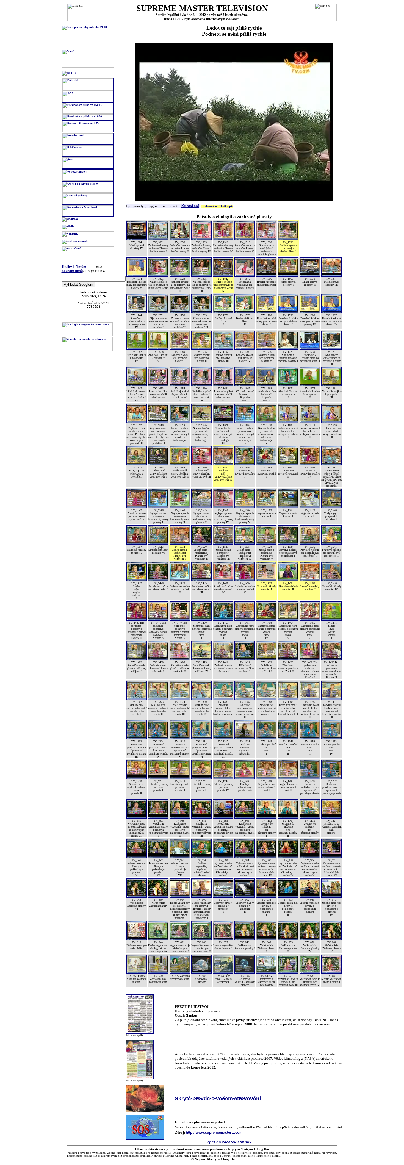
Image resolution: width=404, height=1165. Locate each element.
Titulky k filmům (74, 267)
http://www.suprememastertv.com (214, 1132)
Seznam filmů (72, 271)
